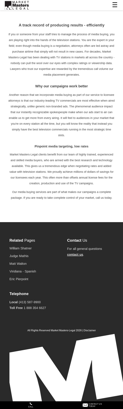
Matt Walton (18, 263)
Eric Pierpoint (18, 279)
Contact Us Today (95, 405)
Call (30, 407)
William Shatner (20, 248)
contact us (75, 254)
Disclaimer (90, 330)
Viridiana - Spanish (22, 271)
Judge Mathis (19, 256)
